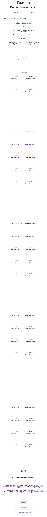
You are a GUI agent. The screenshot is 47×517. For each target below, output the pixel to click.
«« (18, 471)
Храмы (5, 489)
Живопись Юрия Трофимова (23, 57)
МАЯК (6, 0)
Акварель (24, 486)
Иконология (39, 490)
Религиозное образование (24, 491)
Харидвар (25, 487)
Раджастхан (29, 489)
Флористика (24, 492)
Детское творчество (9, 490)
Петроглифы (30, 490)
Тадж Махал (17, 489)
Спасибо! (23, 502)
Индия (16, 487)
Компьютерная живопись (15, 486)
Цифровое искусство (13, 491)
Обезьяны (36, 487)
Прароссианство (30, 486)
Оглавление (15, 12)
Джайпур (34, 489)
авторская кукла (17, 492)
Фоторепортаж (23, 490)
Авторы (32, 12)
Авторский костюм (18, 494)
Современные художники (9, 485)
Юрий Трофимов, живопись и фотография (15, 43)
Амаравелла (37, 486)
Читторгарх (40, 489)
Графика (16, 490)
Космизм (36, 491)
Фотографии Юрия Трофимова (32, 42)
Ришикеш (41, 487)
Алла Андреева (11, 487)
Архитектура (10, 489)
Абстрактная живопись (21, 485)
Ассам (35, 490)
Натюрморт (30, 485)
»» (29, 471)
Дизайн (29, 492)
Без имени (16, 76)
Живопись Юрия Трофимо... (16, 78)
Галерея (5, 18)
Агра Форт (22, 489)
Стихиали (35, 485)
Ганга (28, 487)
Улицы (32, 487)
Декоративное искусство (37, 492)
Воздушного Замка (23, 7)
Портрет (6, 491)
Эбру (32, 491)
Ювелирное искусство (28, 494)
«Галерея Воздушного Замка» (26, 512)
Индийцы (20, 487)
